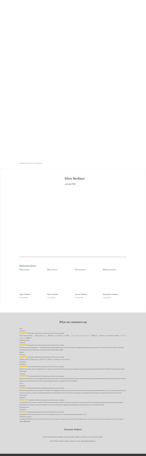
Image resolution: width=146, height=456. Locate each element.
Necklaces (29, 163)
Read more (27, 421)
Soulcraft (22, 163)
